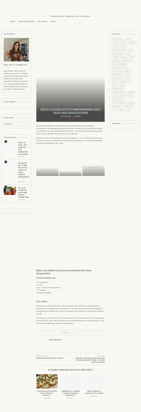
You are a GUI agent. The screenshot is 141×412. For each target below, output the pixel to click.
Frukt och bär (117, 53)
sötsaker (131, 103)
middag (127, 71)
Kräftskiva (122, 64)
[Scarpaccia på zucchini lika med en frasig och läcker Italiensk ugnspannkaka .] (10, 166)
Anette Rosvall (66, 116)
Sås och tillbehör (119, 103)
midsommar (117, 74)
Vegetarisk (128, 106)
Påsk (114, 85)
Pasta (115, 81)
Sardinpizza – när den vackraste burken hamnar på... (70, 393)
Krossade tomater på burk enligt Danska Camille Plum (23, 192)
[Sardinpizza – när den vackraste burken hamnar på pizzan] (70, 381)
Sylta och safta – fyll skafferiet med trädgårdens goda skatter (23, 148)
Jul (114, 64)
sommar (122, 96)
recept (122, 85)
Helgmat (116, 60)
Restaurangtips (118, 89)
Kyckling (116, 67)
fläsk (130, 50)
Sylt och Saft (117, 99)
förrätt (115, 57)
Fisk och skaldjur (119, 50)
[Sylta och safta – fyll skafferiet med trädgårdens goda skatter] (10, 145)
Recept (12, 21)
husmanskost (127, 60)
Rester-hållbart (118, 92)
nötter (127, 78)
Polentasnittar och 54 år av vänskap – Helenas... (47, 393)
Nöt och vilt (117, 78)
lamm (124, 67)
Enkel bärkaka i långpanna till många (94, 392)
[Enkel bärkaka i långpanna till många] (94, 381)
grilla (124, 57)
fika (123, 46)
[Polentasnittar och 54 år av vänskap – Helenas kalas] (47, 381)
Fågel (127, 53)
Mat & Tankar (42, 21)
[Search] (130, 22)
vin (114, 110)
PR (129, 81)
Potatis (122, 81)
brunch (115, 43)
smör (115, 96)
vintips (121, 110)
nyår (125, 74)
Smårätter (130, 92)
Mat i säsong (117, 71)
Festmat (115, 46)
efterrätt (132, 43)
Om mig (52, 21)
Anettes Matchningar (26, 21)
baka (128, 39)
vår (128, 110)
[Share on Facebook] (76, 332)
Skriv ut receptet (70, 118)
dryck (123, 43)
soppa (130, 96)
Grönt (132, 57)
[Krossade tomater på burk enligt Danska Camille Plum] (10, 191)
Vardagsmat (117, 106)
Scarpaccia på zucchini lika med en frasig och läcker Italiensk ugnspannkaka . (23, 171)
